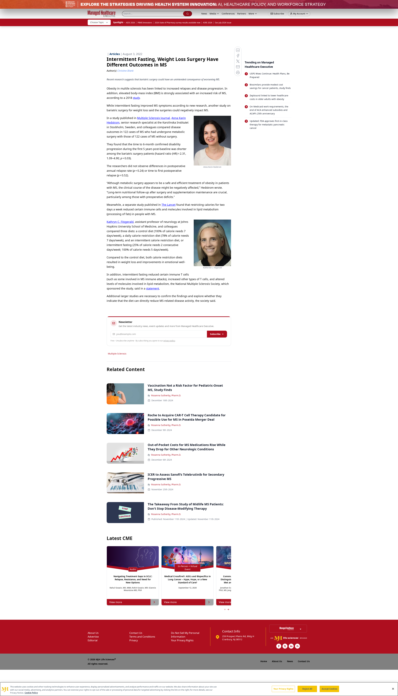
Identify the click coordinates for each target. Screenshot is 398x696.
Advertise (93, 636)
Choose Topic (97, 22)
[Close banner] (394, 4)
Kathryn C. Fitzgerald (120, 222)
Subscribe (215, 334)
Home (263, 661)
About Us (93, 633)
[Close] (393, 688)
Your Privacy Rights (182, 640)
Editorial (92, 640)
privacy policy (169, 340)
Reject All (307, 688)
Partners (241, 13)
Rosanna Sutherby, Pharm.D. (166, 395)
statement (152, 288)
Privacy (133, 640)
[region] (199, 689)
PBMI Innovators (145, 22)
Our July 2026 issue (223, 22)
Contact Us (135, 633)
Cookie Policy (31, 692)
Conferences (228, 13)
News (204, 13)
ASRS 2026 (207, 22)
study (136, 98)
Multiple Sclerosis (117, 353)
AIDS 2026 (130, 22)
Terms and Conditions (142, 636)
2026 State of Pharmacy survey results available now (177, 22)
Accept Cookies (329, 688)
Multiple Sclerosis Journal (153, 118)
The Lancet (169, 205)
